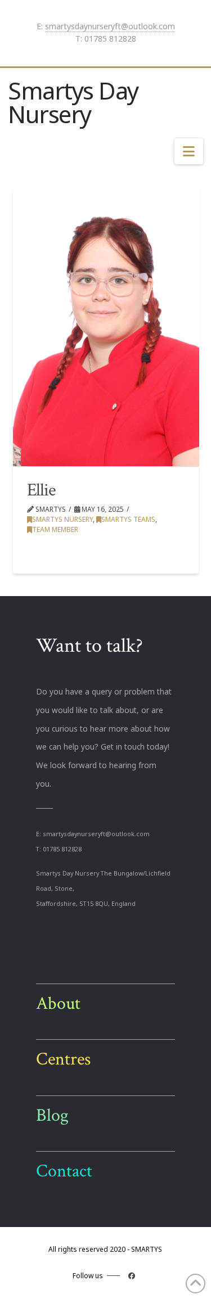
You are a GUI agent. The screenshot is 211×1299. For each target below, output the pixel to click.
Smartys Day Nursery (73, 102)
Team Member (55, 529)
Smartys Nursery (62, 519)
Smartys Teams (128, 519)
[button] (188, 151)
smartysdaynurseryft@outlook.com (110, 26)
